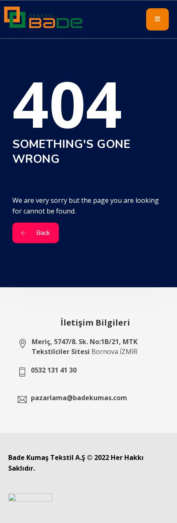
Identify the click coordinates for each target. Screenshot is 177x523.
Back (42, 232)
